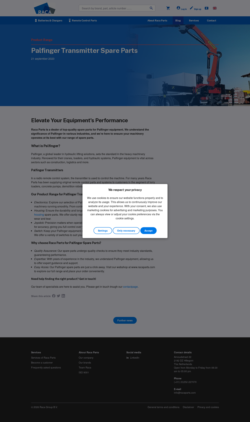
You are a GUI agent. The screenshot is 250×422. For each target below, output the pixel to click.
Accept (148, 230)
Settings (103, 230)
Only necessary (126, 230)
